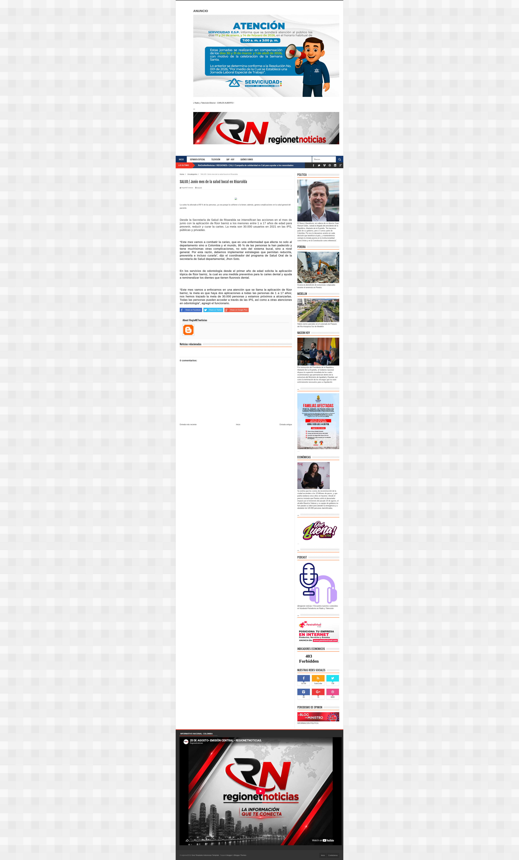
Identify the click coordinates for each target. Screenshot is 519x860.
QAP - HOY (230, 159)
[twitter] (319, 165)
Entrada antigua (286, 424)
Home (182, 174)
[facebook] (313, 165)
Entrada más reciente (188, 424)
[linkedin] (335, 165)
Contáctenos (333, 855)
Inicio (181, 159)
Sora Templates (197, 855)
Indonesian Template (211, 855)
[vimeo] (324, 165)
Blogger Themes (240, 855)
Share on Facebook (193, 310)
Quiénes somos (246, 159)
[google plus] (340, 165)
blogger (229, 855)
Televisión (215, 159)
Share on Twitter (215, 310)
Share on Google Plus (238, 310)
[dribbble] (329, 165)
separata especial (197, 159)
